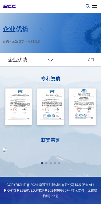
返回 (91, 60)
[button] (42, 163)
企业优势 (18, 41)
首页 (6, 41)
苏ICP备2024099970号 (53, 190)
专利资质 (33, 41)
